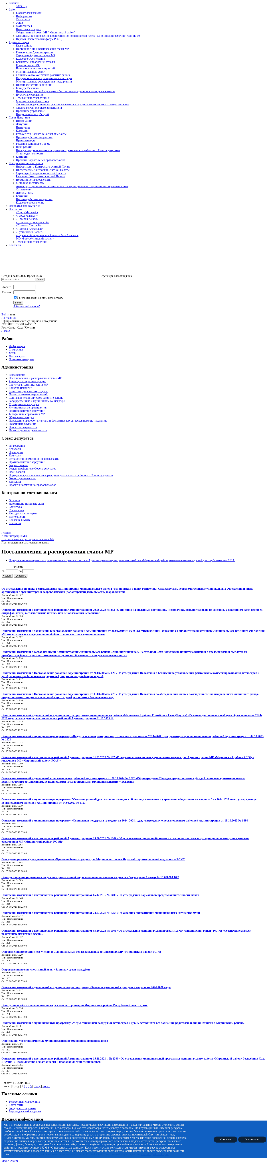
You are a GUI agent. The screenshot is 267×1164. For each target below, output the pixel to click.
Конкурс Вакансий (27, 88)
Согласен (225, 1139)
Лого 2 (5, 330)
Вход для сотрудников (22, 1108)
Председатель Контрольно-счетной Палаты (43, 169)
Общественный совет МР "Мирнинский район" (46, 32)
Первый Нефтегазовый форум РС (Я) (39, 39)
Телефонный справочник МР (34, 97)
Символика (23, 19)
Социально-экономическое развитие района (43, 74)
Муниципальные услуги (31, 71)
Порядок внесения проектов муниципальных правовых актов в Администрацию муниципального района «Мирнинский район (88, 560)
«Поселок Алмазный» (29, 228)
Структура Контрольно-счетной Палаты (41, 173)
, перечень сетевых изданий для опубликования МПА (201, 560)
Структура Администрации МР (35, 55)
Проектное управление (30, 110)
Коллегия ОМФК (19, 519)
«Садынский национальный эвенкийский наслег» (47, 235)
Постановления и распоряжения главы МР (42, 48)
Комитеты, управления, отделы (35, 61)
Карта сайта (16, 1104)
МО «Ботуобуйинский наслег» (35, 238)
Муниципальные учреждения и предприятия (44, 81)
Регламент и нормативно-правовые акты (41, 133)
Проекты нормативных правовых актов (40, 160)
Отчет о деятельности (29, 153)
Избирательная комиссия (24, 205)
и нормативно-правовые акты (40, 458)
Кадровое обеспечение (30, 202)
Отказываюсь (252, 1139)
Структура (15, 506)
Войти (5, 314)
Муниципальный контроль (32, 101)
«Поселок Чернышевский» (32, 222)
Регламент (15, 458)
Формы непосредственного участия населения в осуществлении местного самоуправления (72, 104)
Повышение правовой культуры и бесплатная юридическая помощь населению (65, 91)
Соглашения (23, 189)
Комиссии (22, 130)
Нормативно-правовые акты (33, 179)
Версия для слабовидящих (25, 1111)
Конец (46, 1086)
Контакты (22, 156)
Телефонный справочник (31, 241)
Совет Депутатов (19, 117)
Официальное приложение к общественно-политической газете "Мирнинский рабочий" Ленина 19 (78, 35)
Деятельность (24, 192)
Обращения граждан (21, 417)
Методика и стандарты (30, 182)
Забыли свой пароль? (26, 306)
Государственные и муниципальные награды (44, 78)
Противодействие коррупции (34, 84)
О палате (14, 500)
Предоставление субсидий (32, 114)
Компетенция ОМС (28, 65)
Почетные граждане (28, 29)
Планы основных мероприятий (35, 68)
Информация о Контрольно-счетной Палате (43, 166)
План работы (24, 146)
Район (12, 9)
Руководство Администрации (34, 52)
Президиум (23, 127)
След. (37, 1086)
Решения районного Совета (33, 143)
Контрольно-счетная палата (26, 163)
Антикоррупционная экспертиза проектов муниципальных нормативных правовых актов (72, 186)
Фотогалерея (24, 25)
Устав (19, 22)
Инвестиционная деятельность (28, 430)
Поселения (15, 209)
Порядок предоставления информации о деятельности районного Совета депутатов (68, 150)
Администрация (19, 42)
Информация (24, 16)
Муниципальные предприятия (27, 407)
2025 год (21, 6)
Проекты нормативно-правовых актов (32, 484)
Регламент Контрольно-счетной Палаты (40, 176)
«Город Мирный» (27, 212)
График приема (18, 465)
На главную (8, 317)
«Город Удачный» (27, 215)
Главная (14, 3)
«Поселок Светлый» (28, 225)
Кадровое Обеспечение (30, 58)
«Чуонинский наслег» (29, 231)
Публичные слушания (29, 94)
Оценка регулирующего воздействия (39, 107)
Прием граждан (25, 140)
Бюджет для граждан (29, 12)
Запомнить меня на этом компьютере (40, 297)
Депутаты (22, 124)
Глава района (24, 45)
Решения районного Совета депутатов (32, 468)
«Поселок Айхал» (27, 218)
